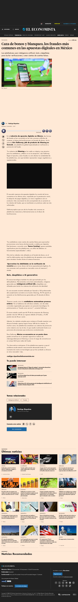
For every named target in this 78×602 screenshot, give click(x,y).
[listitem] (4, 131)
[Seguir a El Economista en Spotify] (70, 582)
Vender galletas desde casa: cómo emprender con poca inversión (28, 469)
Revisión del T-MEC (39, 35)
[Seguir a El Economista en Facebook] (56, 582)
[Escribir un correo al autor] (10, 417)
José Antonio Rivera (6, 474)
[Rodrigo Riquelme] (3, 123)
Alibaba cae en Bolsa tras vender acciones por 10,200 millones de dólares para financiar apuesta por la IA (67, 493)
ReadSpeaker (38, 132)
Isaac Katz (62, 545)
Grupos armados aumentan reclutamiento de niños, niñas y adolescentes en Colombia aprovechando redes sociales (48, 493)
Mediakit (11, 572)
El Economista (15, 569)
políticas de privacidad (68, 576)
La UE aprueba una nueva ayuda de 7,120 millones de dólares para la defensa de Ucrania (29, 541)
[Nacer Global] (6, 581)
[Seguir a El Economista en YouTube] (66, 582)
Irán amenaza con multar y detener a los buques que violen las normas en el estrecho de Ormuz (29, 517)
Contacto (39, 574)
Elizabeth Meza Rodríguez (26, 474)
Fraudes (25, 400)
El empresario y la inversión (66, 539)
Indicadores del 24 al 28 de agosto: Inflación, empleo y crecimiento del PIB (9, 469)
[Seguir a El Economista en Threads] (66, 585)
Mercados (61, 465)
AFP (42, 474)
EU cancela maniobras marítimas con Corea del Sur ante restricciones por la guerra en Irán (10, 541)
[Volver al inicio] (25, 566)
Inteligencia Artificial (13, 400)
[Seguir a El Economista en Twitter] (59, 582)
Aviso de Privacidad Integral (28, 574)
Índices (67, 35)
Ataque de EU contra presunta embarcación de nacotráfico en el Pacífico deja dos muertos (48, 469)
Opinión (3, 465)
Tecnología (4, 40)
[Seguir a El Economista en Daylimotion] (59, 585)
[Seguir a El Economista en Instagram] (73, 582)
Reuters (61, 474)
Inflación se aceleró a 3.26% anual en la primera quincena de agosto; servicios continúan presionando (29, 493)
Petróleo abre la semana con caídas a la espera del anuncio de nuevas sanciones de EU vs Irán (10, 493)
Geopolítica (43, 465)
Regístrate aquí (57, 574)
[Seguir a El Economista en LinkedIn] (63, 582)
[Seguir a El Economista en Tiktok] (70, 585)
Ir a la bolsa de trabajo (21, 586)
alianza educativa (51, 35)
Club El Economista (33, 569)
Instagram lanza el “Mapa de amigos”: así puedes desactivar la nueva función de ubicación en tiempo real (34, 368)
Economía (23, 489)
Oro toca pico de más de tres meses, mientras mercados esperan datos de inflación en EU (67, 469)
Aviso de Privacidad (15, 574)
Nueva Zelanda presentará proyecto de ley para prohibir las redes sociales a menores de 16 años (48, 517)
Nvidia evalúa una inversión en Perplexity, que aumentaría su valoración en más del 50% (67, 517)
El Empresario (24, 465)
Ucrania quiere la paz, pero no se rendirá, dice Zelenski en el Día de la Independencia (10, 517)
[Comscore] (64, 595)
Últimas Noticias (8, 35)
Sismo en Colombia (27, 35)
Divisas (72, 35)
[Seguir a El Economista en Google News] (63, 585)
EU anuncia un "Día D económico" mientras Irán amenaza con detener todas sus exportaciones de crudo (48, 541)
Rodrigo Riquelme (14, 123)
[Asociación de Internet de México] (74, 595)
